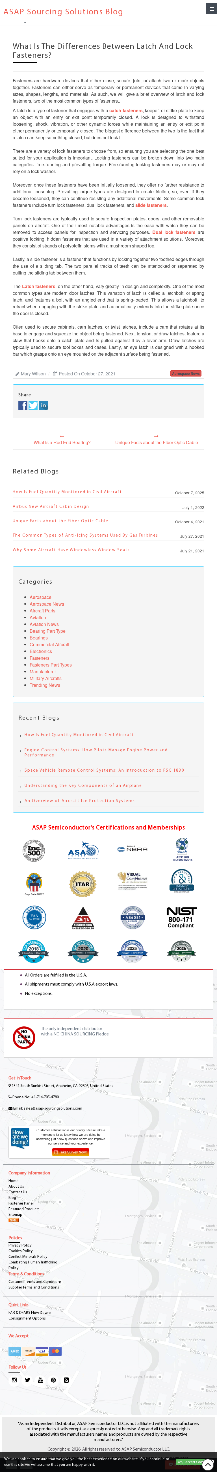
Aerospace (40, 597)
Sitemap (15, 1215)
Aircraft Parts (42, 610)
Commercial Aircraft (49, 644)
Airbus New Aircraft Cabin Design (51, 507)
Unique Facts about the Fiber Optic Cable (60, 521)
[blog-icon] (66, 1381)
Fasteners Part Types (51, 664)
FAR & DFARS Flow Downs (29, 1313)
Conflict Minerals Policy (27, 1257)
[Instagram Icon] (14, 1381)
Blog (12, 1198)
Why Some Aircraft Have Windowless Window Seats (71, 550)
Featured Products (24, 1209)
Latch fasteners (39, 286)
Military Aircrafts (46, 678)
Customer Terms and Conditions (35, 1282)
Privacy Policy (20, 1245)
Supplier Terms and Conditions (33, 1287)
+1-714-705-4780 (45, 1097)
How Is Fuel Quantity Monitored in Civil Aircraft (67, 492)
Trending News (45, 685)
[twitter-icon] (27, 1381)
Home (13, 1181)
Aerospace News (47, 604)
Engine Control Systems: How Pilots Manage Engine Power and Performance (96, 753)
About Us (16, 1187)
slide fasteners (151, 205)
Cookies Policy (20, 1251)
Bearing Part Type (48, 631)
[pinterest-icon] (53, 1381)
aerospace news (186, 373)
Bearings (39, 637)
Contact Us (17, 1192)
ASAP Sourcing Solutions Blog (63, 12)
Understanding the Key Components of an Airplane (83, 786)
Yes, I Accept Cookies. (192, 1462)
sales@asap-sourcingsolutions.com (53, 1108)
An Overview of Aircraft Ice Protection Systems (80, 801)
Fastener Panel (21, 1203)
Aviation (38, 617)
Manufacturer (43, 671)
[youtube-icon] (40, 1381)
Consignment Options (27, 1318)
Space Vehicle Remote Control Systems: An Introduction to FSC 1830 (105, 771)
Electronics (41, 651)
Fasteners (39, 658)
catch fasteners (126, 110)
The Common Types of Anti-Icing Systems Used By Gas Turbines (85, 536)
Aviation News (44, 624)
